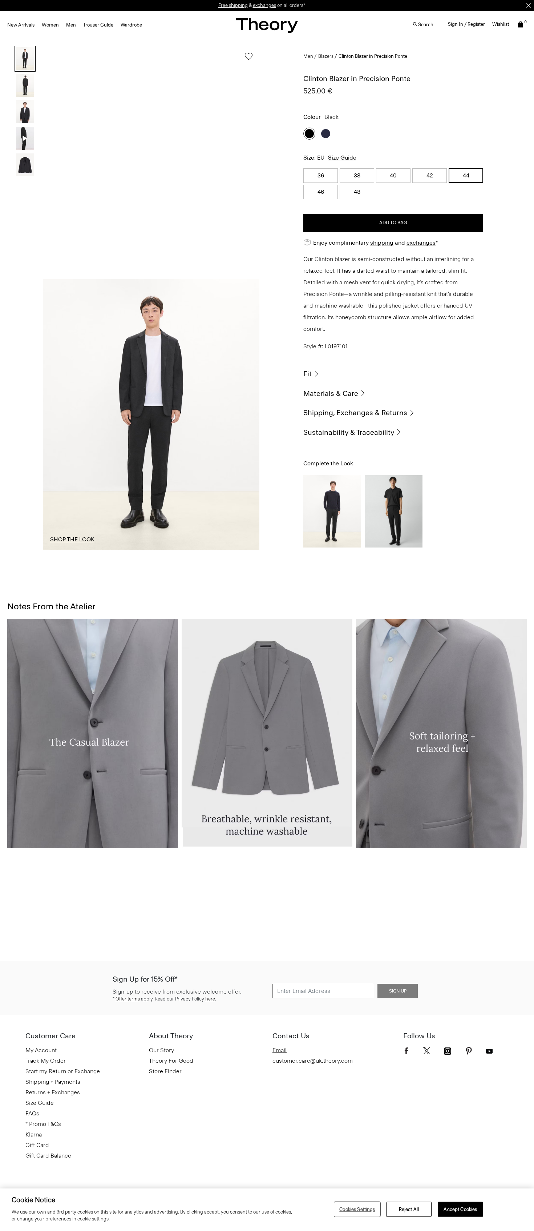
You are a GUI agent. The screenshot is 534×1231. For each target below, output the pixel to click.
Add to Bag (393, 222)
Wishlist (500, 24)
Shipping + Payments (52, 1081)
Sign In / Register (466, 24)
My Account (41, 1050)
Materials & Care (330, 393)
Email (279, 1050)
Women (50, 25)
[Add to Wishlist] (247, 59)
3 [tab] (151, 549)
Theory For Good (171, 1060)
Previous (54, 415)
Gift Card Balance (48, 1155)
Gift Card (37, 1145)
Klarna (33, 1134)
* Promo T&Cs (43, 1123)
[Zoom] (247, 537)
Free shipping (233, 5)
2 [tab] (107, 549)
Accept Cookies (460, 1209)
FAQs (32, 1113)
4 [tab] (195, 549)
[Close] (528, 5)
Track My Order (45, 1060)
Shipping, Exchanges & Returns (355, 412)
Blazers (325, 56)
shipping (381, 242)
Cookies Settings (357, 1209)
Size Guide (342, 157)
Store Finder (165, 1071)
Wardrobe (131, 25)
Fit (307, 373)
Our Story (161, 1050)
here (210, 999)
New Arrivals (21, 25)
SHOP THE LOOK (72, 539)
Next (248, 415)
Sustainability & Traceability (348, 432)
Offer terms (128, 999)
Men (71, 25)
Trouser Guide (98, 25)
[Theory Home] (267, 25)
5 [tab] (239, 549)
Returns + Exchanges (52, 1092)
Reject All (409, 1209)
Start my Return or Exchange (62, 1071)
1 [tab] (63, 549)
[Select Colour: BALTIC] (326, 134)
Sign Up (397, 991)
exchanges (264, 5)
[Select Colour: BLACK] (309, 134)
